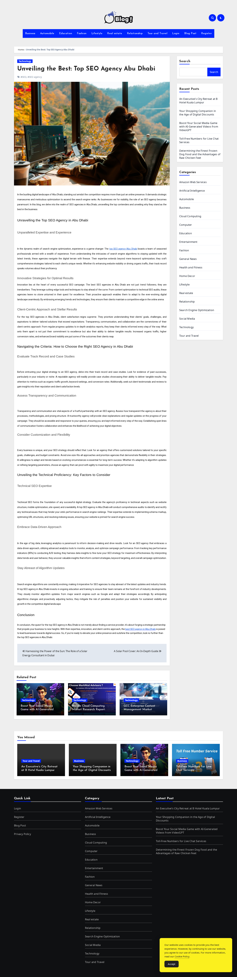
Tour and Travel (158, 33)
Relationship (135, 33)
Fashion (82, 33)
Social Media (187, 318)
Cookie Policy (182, 956)
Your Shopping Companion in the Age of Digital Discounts (197, 112)
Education (65, 33)
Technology (25, 61)
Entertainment (188, 242)
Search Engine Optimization (196, 310)
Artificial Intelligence (192, 190)
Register (206, 33)
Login (175, 33)
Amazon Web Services (193, 182)
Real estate (114, 33)
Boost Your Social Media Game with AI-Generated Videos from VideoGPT (37, 709)
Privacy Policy (22, 834)
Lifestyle (97, 33)
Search (185, 61)
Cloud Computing (190, 216)
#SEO (23, 76)
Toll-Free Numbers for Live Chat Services (181, 841)
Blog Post (190, 33)
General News (188, 259)
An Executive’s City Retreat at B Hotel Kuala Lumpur (198, 100)
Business (30, 33)
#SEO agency (35, 76)
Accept (171, 964)
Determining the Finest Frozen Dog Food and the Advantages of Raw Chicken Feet (199, 154)
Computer (185, 225)
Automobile (47, 33)
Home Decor (187, 276)
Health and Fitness (190, 267)
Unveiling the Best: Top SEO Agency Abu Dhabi (86, 69)
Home (21, 49)
